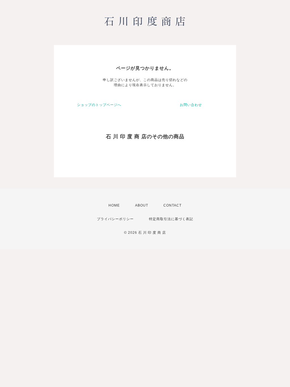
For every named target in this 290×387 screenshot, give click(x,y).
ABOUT (141, 205)
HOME (114, 205)
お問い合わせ (191, 105)
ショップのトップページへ (99, 105)
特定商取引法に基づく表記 (171, 219)
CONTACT (172, 205)
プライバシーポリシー (115, 219)
